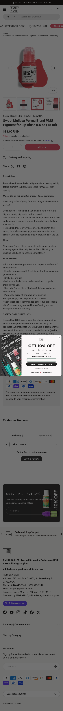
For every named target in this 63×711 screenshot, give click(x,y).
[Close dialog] (59, 337)
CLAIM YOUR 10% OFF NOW (41, 364)
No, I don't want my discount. (41, 368)
